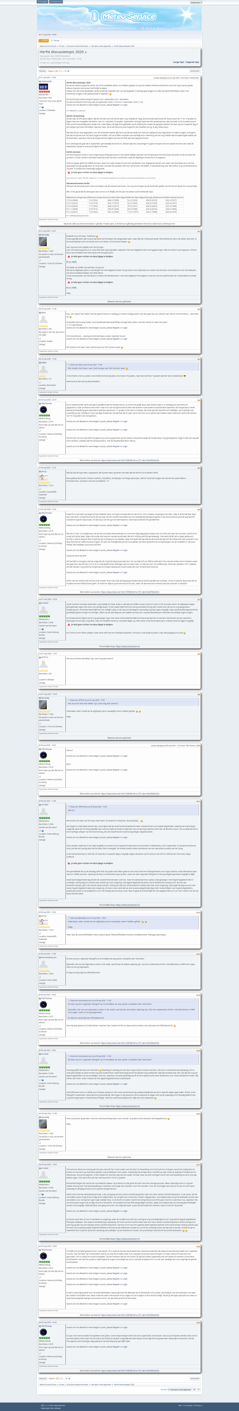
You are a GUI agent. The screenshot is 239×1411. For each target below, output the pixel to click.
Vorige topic (178, 62)
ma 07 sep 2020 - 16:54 (48, 599)
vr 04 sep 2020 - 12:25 (47, 467)
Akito (43, 312)
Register (116, 105)
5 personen (43, 351)
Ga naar (164, 1389)
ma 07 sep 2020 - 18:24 (48, 694)
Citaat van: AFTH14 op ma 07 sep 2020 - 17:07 (87, 700)
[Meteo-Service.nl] (43, 107)
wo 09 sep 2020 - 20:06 (48, 1246)
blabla (43, 362)
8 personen (43, 219)
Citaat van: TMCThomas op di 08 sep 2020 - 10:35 (88, 807)
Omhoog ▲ (198, 1405)
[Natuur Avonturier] (43, 629)
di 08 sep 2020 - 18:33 (47, 995)
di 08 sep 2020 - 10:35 (47, 745)
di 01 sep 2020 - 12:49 (47, 77)
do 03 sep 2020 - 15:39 (47, 359)
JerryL (44, 471)
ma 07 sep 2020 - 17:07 (48, 653)
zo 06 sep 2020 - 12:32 (47, 509)
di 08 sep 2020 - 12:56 (47, 912)
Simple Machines (59, 1405)
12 (65, 71)
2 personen (43, 392)
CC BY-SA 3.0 (81, 111)
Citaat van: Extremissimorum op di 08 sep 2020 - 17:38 (90, 1000)
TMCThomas (46, 403)
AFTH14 (44, 657)
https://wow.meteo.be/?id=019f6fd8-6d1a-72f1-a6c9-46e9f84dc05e (130, 460)
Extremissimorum (48, 957)
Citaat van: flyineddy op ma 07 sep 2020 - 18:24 (88, 918)
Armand (44, 603)
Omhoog (42, 1379)
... (63, 71)
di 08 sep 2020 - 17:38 (47, 954)
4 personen (43, 456)
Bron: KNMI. (71, 262)
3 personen (43, 789)
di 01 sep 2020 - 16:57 (47, 231)
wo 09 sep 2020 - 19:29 (48, 1164)
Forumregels (187, 1405)
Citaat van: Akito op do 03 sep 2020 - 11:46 (86, 365)
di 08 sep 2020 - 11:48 (47, 801)
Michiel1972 (73, 111)
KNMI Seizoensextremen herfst (79, 216)
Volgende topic (192, 62)
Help (180, 1405)
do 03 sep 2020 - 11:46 (47, 309)
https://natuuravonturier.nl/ (128, 646)
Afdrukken (194, 71)
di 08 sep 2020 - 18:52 (47, 1050)
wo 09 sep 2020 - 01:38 (48, 1113)
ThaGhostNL (46, 81)
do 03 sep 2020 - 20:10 (47, 400)
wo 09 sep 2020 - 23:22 (48, 1322)
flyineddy (45, 235)
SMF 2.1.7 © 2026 (47, 1405)
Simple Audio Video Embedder (51, 1408)
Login (125, 105)
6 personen (43, 297)
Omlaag (42, 71)
